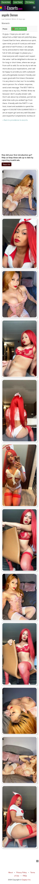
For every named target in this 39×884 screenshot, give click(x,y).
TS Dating (30, 2)
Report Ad (6, 164)
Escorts (13, 7)
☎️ (19, 29)
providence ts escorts (19, 120)
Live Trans (18, 2)
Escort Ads (6, 2)
